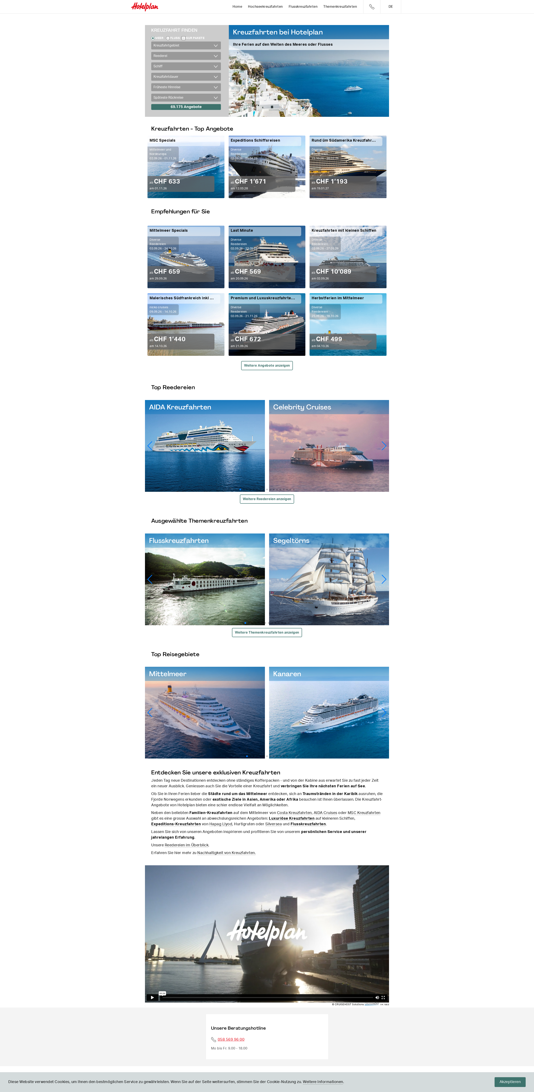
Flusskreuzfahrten (303, 6)
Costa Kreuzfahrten (294, 813)
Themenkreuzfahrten (340, 6)
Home (237, 6)
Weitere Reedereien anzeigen (267, 499)
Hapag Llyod (220, 824)
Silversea (273, 824)
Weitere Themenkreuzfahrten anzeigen (267, 632)
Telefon (371, 6)
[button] (384, 445)
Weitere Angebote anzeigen (267, 365)
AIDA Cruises (325, 813)
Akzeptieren (510, 1082)
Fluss (175, 38)
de (391, 6)
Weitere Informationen (323, 1082)
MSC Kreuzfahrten (364, 813)
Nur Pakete (195, 38)
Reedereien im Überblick (187, 845)
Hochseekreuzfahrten (265, 6)
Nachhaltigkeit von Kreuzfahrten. (226, 853)
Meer (159, 38)
